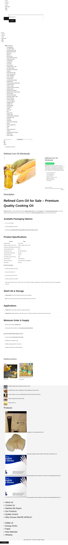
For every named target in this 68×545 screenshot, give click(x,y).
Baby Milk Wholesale (11, 51)
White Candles (10, 135)
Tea (7, 127)
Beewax (8, 54)
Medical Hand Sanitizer (12, 90)
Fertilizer (9, 71)
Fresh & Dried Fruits (11, 74)
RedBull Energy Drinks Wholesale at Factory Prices (19, 386)
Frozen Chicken (10, 77)
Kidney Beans (10, 81)
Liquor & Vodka (10, 86)
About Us (9, 502)
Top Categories (9, 45)
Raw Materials (11, 532)
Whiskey (9, 535)
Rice (8, 111)
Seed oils (9, 118)
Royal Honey (9, 112)
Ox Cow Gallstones (11, 101)
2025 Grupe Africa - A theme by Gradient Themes (34, 539)
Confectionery (10, 60)
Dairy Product (10, 65)
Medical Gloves (10, 89)
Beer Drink (9, 53)
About (6, 5)
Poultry (8, 108)
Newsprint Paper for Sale (12, 96)
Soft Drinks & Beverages (12, 121)
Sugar (8, 126)
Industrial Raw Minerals (12, 80)
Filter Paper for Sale (11, 72)
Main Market (7, 6)
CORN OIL (50, 188)
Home (6, 0)
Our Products (11, 511)
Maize (53, 188)
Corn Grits (9, 63)
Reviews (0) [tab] (62, 189)
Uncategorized (10, 47)
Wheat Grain (9, 133)
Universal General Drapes (12, 132)
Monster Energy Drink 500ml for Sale (16, 398)
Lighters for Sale (10, 84)
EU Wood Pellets (10, 68)
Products (7, 2)
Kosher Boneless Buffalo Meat (13, 83)
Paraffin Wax (9, 103)
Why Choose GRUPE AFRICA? (18, 517)
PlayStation (9, 106)
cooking (26, 211)
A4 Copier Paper (10, 48)
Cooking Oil (9, 62)
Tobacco (8, 130)
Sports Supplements (11, 124)
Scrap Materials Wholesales (13, 115)
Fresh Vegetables (10, 75)
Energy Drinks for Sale (11, 66)
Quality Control (11, 514)
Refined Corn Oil (60, 188)
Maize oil (55, 188)
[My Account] (4, 141)
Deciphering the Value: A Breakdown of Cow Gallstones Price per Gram (23, 390)
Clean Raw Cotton (11, 59)
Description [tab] (6, 189)
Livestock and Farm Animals (13, 87)
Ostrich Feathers (10, 99)
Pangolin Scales (10, 102)
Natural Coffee (10, 93)
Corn (48, 188)
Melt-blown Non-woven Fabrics (13, 92)
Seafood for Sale (10, 117)
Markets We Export (13, 508)
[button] (4, 157)
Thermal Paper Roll (11, 129)
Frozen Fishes (10, 78)
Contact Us (10, 505)
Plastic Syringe (10, 105)
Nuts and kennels (10, 98)
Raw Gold (9, 109)
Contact (6, 3)
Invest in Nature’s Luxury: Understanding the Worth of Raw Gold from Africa (24, 394)
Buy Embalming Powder (12, 57)
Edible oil (9, 523)
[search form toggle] (6, 18)
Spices (8, 123)
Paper (7, 529)
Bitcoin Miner (9, 56)
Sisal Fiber (9, 120)
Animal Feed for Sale (11, 50)
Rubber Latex (10, 114)
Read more (21, 379)
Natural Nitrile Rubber (11, 95)
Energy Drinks (11, 526)
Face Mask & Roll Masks (12, 69)
